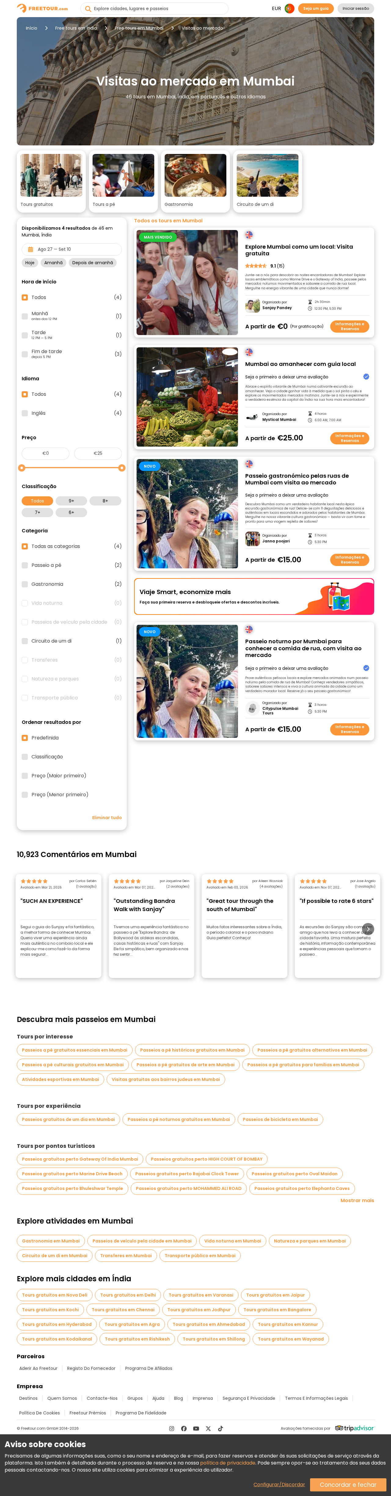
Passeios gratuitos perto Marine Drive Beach (72, 1174)
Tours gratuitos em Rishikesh (137, 1339)
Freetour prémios (88, 1413)
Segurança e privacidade (249, 1398)
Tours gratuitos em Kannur (288, 1324)
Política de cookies (39, 1413)
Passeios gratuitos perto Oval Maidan (295, 1174)
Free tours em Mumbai (139, 28)
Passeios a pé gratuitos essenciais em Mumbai (74, 1050)
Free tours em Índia (76, 28)
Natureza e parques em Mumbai (310, 1241)
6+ (71, 512)
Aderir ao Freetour (38, 1368)
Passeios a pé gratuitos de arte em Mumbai (186, 1065)
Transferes (76, 660)
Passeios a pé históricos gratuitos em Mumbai (192, 1050)
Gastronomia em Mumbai (51, 1241)
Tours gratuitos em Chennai (123, 1310)
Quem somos (62, 1398)
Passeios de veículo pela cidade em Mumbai (142, 1241)
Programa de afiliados (148, 1368)
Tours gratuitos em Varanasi (201, 1295)
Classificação (47, 757)
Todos (37, 501)
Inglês (76, 413)
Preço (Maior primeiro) (58, 776)
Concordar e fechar (348, 1485)
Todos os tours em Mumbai (168, 220)
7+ (37, 512)
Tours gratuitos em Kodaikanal (57, 1339)
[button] (51, 181)
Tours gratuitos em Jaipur (275, 1295)
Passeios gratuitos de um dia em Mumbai (68, 1119)
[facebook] (184, 1428)
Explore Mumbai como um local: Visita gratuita (299, 250)
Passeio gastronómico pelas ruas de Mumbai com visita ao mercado (297, 479)
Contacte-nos (102, 1398)
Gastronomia (76, 584)
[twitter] (208, 1428)
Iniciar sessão (356, 8)
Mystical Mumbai (279, 420)
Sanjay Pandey (277, 308)
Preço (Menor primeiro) (60, 795)
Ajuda (158, 1398)
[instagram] (171, 1428)
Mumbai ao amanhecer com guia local (300, 364)
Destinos (28, 1398)
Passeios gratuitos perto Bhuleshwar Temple (72, 1188)
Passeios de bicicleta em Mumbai (280, 1119)
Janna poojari (276, 541)
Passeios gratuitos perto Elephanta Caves (302, 1188)
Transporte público (76, 698)
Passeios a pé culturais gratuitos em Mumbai (73, 1065)
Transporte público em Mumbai (200, 1256)
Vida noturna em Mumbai (232, 1241)
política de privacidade (227, 1462)
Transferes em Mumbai (126, 1256)
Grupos (135, 1398)
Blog (178, 1398)
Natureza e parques (76, 679)
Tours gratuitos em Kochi (50, 1310)
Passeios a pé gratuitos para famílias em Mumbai (303, 1065)
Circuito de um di (76, 641)
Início (31, 28)
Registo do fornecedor (91, 1368)
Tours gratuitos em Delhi (128, 1295)
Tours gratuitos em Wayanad (291, 1339)
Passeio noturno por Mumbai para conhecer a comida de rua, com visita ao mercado (303, 648)
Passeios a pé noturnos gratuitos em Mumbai (179, 1119)
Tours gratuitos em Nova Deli (54, 1295)
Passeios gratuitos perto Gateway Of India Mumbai (80, 1159)
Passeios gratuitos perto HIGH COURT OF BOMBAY (206, 1159)
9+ (71, 501)
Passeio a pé (76, 565)
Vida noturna (76, 603)
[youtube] (196, 1428)
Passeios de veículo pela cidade (76, 622)
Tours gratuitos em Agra (132, 1324)
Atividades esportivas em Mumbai (60, 1079)
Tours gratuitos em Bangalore (277, 1310)
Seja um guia (316, 8)
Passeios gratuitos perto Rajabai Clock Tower (187, 1174)
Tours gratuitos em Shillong (214, 1339)
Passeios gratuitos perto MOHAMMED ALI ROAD (189, 1188)
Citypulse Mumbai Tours (280, 710)
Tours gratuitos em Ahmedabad (209, 1324)
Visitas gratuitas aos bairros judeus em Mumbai (166, 1079)
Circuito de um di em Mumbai (54, 1256)
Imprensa (203, 1398)
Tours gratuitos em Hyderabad (57, 1324)
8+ (105, 501)
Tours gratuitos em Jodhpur (199, 1310)
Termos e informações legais (316, 1398)
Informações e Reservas (349, 326)
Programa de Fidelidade (141, 1413)
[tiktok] (220, 1428)
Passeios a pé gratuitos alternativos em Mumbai (312, 1050)
